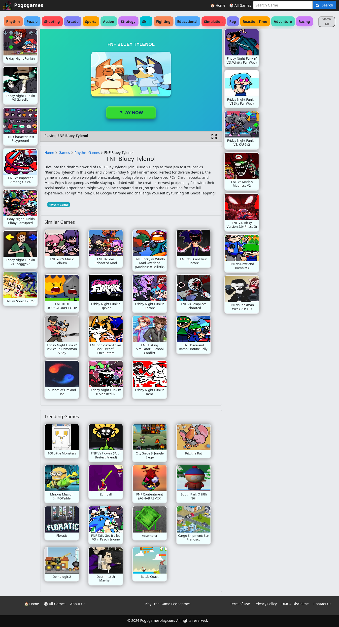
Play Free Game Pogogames (168, 603)
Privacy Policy (266, 603)
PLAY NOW (131, 112)
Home (49, 152)
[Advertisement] (299, 103)
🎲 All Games (240, 5)
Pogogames (28, 5)
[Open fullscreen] (214, 136)
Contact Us (322, 603)
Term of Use (240, 603)
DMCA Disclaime (295, 603)
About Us (77, 603)
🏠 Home (217, 5)
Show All (326, 21)
